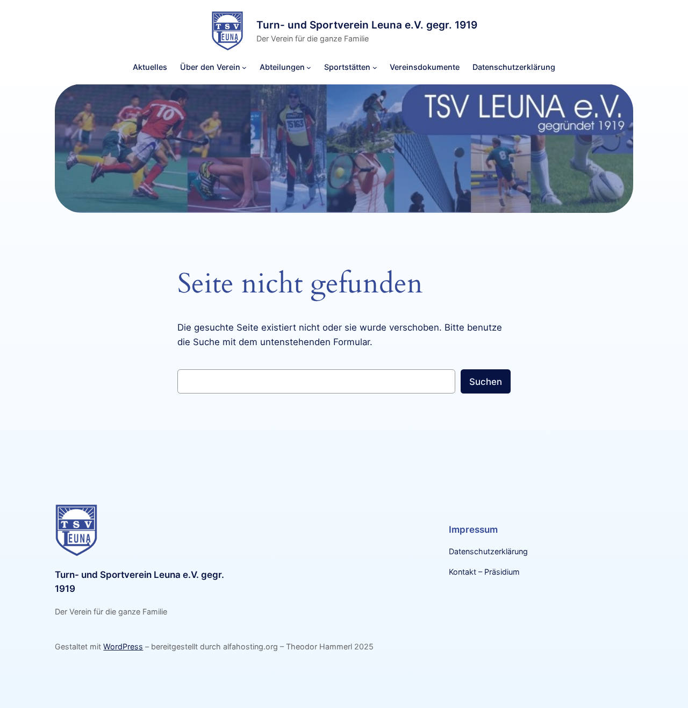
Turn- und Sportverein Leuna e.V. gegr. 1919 (366, 24)
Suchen (485, 381)
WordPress (123, 646)
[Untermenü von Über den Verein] (244, 67)
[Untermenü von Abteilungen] (308, 67)
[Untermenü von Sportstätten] (374, 67)
